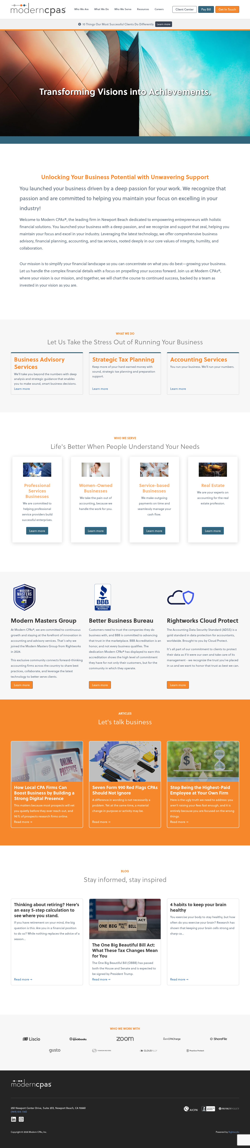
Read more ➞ (47, 821)
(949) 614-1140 (19, 1112)
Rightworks (233, 1132)
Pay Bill (206, 9)
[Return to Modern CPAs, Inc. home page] (32, 1084)
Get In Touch (227, 9)
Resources (143, 9)
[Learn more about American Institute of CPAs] (191, 1108)
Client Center (185, 9)
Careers (159, 9)
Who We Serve (122, 9)
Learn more (163, 24)
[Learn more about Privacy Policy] (229, 1108)
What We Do (101, 9)
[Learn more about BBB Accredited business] (208, 1108)
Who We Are (81, 9)
